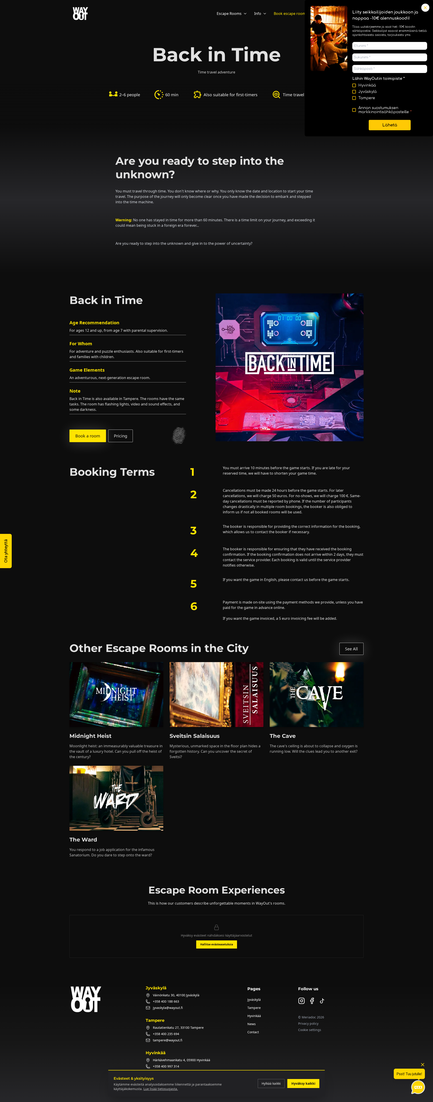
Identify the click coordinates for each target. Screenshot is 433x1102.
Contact (253, 1032)
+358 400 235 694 (166, 1034)
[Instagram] (301, 1000)
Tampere (254, 1008)
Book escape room (290, 13)
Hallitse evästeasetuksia (216, 944)
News (251, 1024)
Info (257, 13)
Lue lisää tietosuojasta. (160, 1089)
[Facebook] (312, 1000)
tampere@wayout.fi (167, 1040)
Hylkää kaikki (271, 1083)
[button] (6, 551)
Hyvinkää (254, 1016)
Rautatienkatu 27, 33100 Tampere (178, 1027)
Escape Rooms (229, 13)
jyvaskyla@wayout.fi (168, 1008)
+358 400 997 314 (166, 1066)
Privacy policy (308, 1023)
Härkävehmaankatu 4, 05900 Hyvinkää (181, 1060)
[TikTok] (322, 1000)
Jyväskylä (254, 999)
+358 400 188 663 (166, 1001)
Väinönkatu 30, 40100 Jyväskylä (176, 995)
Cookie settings (309, 1030)
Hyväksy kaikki (303, 1083)
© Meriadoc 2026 (311, 1017)
